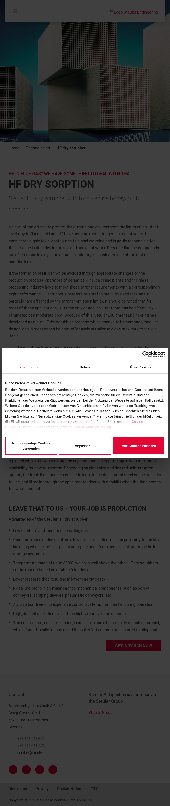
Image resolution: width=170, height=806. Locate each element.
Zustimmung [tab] (29, 367)
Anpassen (82, 446)
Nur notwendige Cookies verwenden (31, 445)
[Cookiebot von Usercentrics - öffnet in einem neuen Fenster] (145, 354)
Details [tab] (85, 367)
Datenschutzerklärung (93, 427)
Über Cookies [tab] (140, 367)
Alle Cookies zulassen (139, 446)
